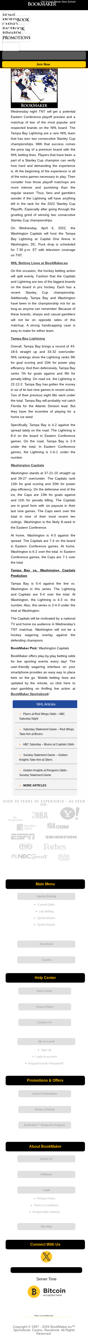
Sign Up (46, 1050)
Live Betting (46, 911)
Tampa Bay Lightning (28, 338)
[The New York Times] (15, 820)
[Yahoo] (69, 820)
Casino (9, 24)
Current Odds (46, 904)
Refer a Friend (44, 1109)
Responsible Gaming (46, 1212)
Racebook (13, 28)
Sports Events (46, 924)
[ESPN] (22, 840)
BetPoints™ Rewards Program (44, 1125)
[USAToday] (65, 860)
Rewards (11, 33)
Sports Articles (46, 918)
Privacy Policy (46, 1198)
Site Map (46, 1226)
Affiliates (46, 1174)
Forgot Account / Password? (46, 1063)
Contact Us (44, 1022)
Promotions (16, 37)
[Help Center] (10, 46)
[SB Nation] (61, 840)
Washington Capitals (27, 465)
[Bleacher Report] (26, 830)
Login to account (46, 1056)
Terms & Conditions (46, 1205)
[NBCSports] (29, 860)
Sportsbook (15, 19)
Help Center (45, 991)
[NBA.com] (40, 820)
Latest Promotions (44, 1093)
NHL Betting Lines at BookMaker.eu (39, 263)
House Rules (44, 1007)
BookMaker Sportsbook (30, 694)
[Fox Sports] (25, 850)
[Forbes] (54, 850)
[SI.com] (58, 830)
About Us (46, 1159)
